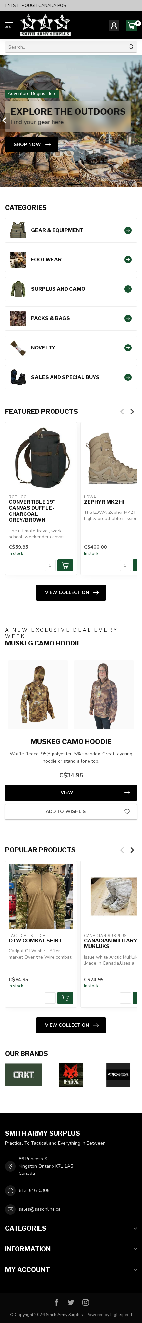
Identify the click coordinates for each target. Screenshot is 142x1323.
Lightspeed (121, 1314)
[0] (131, 25)
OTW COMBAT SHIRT (35, 940)
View (67, 792)
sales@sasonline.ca (40, 1209)
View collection (67, 592)
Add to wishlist (67, 812)
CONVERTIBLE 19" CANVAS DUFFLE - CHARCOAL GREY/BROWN (32, 511)
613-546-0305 (34, 1190)
